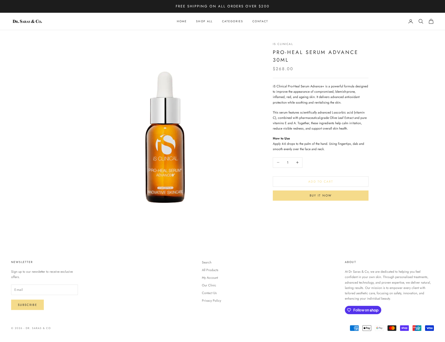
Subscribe (27, 305)
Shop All (204, 21)
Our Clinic (209, 285)
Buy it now (321, 195)
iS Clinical (283, 44)
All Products (210, 270)
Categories (232, 21)
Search (206, 262)
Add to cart (320, 181)
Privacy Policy (211, 300)
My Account (210, 277)
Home (182, 21)
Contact (260, 21)
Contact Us (209, 293)
